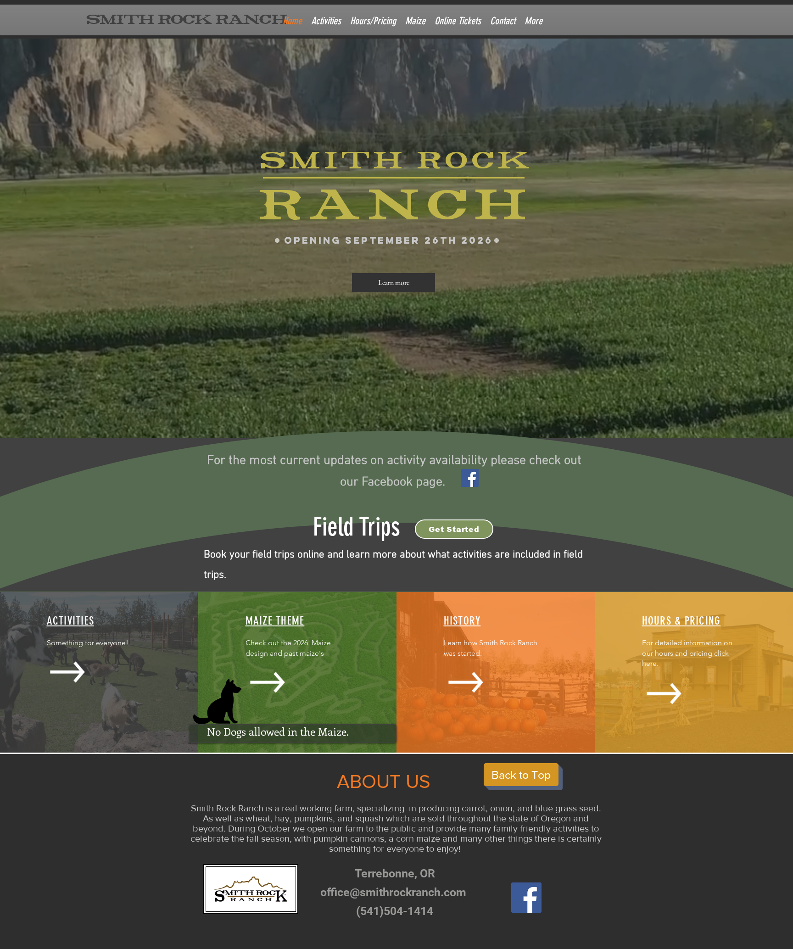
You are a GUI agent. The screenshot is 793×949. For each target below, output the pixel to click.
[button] (533, 21)
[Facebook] (470, 478)
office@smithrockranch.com (393, 892)
